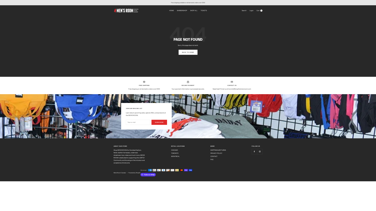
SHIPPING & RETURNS (218, 150)
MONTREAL (175, 156)
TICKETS (204, 10)
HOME (171, 10)
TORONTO (175, 153)
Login (251, 10)
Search (244, 10)
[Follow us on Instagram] (259, 151)
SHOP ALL (193, 10)
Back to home (188, 52)
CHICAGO (174, 150)
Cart (259, 10)
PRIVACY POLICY (216, 153)
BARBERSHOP (182, 10)
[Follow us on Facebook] (254, 151)
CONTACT (213, 156)
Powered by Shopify (134, 172)
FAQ (211, 159)
